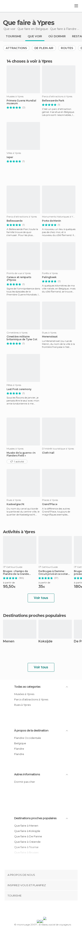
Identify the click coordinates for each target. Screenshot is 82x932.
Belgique (20, 743)
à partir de (9, 582)
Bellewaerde (14, 220)
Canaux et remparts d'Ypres (19, 278)
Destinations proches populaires (34, 615)
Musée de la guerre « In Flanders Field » (21, 454)
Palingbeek (49, 277)
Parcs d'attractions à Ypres (31, 699)
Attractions (16, 48)
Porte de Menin (51, 220)
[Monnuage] (13, 6)
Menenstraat (50, 336)
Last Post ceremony (19, 389)
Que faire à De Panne (28, 836)
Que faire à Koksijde (27, 831)
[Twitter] (40, 909)
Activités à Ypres (19, 532)
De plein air (43, 48)
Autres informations (27, 774)
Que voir (35, 36)
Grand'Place (49, 504)
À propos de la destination (31, 730)
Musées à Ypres (24, 694)
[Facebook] (35, 909)
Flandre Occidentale (27, 737)
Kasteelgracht (15, 504)
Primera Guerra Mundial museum (21, 102)
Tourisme (13, 36)
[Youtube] (50, 909)
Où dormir (57, 36)
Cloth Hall (48, 452)
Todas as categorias (27, 686)
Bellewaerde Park (53, 100)
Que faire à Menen (26, 825)
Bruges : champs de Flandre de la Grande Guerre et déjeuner (16, 572)
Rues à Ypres (22, 704)
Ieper (10, 157)
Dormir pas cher (24, 781)
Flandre (19, 748)
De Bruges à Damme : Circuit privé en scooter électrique (53, 572)
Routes (67, 48)
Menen (8, 641)
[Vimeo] (45, 909)
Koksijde (45, 641)
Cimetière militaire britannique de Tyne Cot (22, 338)
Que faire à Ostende (27, 841)
